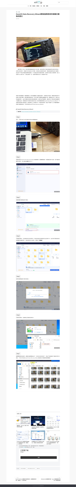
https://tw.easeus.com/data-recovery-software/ (31, 111)
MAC (41, 5)
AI (28, 5)
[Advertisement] (38, 27)
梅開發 (47, 5)
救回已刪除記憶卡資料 (31, 468)
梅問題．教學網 (38, 2)
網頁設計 (38, 5)
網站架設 (33, 5)
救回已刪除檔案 (23, 468)
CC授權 (24, 447)
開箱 (44, 5)
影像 (30, 5)
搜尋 (59, 2)
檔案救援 (38, 468)
